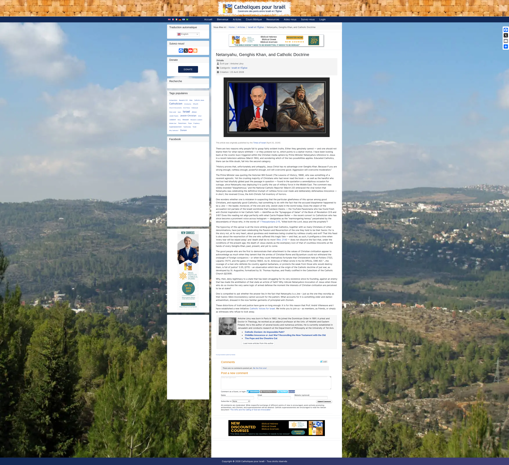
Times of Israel (259, 143)
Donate (188, 69)
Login (322, 19)
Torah (194, 127)
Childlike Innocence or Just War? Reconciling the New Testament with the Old (285, 335)
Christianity (187, 104)
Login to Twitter (282, 391)
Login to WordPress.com (268, 391)
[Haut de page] (504, 460)
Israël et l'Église (239, 67)
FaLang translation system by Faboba (225, 354)
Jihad (199, 116)
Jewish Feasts (173, 116)
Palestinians (182, 123)
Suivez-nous (308, 19)
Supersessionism (175, 127)
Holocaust (195, 108)
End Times (186, 108)
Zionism (183, 130)
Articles (237, 19)
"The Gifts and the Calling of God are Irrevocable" (250, 410)
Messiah (186, 120)
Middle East (172, 123)
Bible (190, 100)
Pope (190, 123)
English (184, 34)
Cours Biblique (254, 19)
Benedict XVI (183, 100)
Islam (179, 112)
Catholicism (175, 103)
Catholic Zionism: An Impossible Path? (264, 332)
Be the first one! (260, 368)
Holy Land (172, 112)
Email (260, 395)
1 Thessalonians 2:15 (270, 221)
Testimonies (187, 127)
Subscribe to (226, 401)
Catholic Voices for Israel (262, 308)
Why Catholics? (173, 130)
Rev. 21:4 (281, 239)
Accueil (208, 19)
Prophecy (196, 123)
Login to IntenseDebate (253, 391)
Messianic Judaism (196, 119)
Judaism (172, 120)
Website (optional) (302, 395)
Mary (179, 119)
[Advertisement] (188, 356)
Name (223, 395)
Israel (186, 111)
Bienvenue (222, 19)
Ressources (272, 19)
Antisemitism (173, 100)
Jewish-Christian (188, 115)
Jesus (194, 112)
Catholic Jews (199, 100)
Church (195, 104)
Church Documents (175, 108)
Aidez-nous (290, 19)
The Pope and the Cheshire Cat (261, 338)
